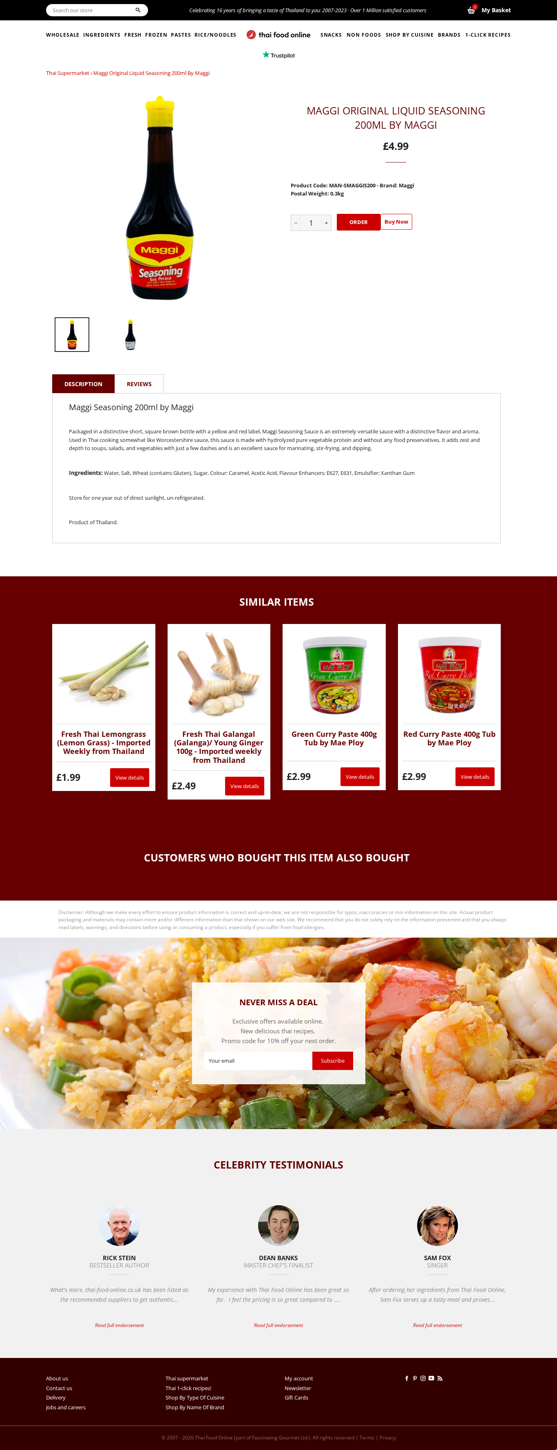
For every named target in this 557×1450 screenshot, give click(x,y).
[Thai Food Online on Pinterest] (416, 1378)
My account (299, 1378)
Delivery (56, 1397)
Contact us (59, 1388)
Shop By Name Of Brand (195, 1407)
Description (83, 384)
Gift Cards (296, 1397)
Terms (367, 1437)
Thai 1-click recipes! (188, 1388)
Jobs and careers (66, 1407)
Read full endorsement (119, 1325)
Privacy (388, 1437)
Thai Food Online (214, 1437)
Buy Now (396, 221)
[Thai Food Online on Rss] (440, 1378)
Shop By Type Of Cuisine (195, 1397)
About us (57, 1378)
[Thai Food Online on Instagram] (424, 1378)
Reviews (139, 384)
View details (129, 777)
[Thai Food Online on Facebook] (408, 1378)
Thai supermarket (67, 73)
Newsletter (298, 1388)
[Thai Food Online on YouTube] (433, 1378)
